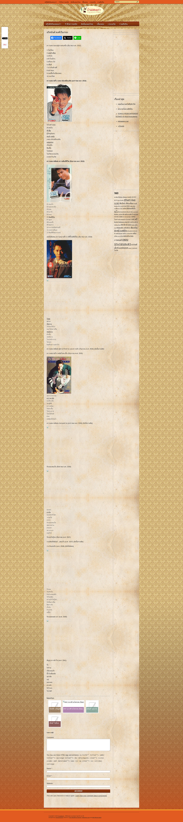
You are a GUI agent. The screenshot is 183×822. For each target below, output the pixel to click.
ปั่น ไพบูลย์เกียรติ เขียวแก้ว (124, 211)
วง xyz (128, 219)
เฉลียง (134, 233)
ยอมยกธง (50, 142)
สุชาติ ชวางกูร (126, 225)
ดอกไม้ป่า (127, 206)
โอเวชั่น (116, 250)
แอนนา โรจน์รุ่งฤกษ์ (132, 248)
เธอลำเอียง (52, 53)
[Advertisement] (126, 64)
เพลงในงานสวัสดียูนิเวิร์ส (126, 104)
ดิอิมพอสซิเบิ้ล (131, 208)
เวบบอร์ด (93, 2)
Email (49, 776)
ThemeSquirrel (59, 817)
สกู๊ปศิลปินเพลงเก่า (51, 2)
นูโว (116, 211)
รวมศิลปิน (100, 2)
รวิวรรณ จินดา (127, 216)
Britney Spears (122, 197)
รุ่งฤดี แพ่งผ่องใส (122, 219)
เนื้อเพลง (85, 2)
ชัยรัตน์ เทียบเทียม (126, 203)
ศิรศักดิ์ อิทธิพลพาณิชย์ (121, 222)
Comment (50, 737)
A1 (114, 197)
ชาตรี (135, 203)
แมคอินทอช (123, 248)
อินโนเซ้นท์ (129, 230)
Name (49, 768)
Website (50, 783)
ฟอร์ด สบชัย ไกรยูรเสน (131, 214)
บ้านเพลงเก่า (61, 816)
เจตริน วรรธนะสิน (127, 233)
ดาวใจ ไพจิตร (122, 208)
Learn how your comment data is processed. (91, 796)
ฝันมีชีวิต (52, 217)
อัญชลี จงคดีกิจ (120, 231)
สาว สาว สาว (133, 222)
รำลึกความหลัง (64, 2)
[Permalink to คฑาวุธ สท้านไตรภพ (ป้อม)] (73, 702)
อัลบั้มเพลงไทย (75, 2)
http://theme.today (96, 817)
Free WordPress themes (75, 817)
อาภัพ (49, 512)
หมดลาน (50, 332)
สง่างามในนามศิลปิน (125, 109)
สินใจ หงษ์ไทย (117, 225)
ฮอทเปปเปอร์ (119, 233)
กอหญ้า (130, 197)
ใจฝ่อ (48, 319)
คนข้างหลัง (51, 136)
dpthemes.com (86, 817)
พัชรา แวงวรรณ (134, 211)
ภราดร (116, 216)
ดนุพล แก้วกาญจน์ (119, 206)
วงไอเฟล (121, 126)
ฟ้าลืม (49, 131)
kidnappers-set (123, 121)
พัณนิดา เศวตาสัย (119, 214)
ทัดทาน (49, 324)
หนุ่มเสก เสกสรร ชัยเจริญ (126, 228)
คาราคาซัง (50, 398)
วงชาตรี (134, 219)
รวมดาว (121, 216)
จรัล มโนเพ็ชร (120, 200)
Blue (117, 197)
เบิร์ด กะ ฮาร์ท (118, 236)
